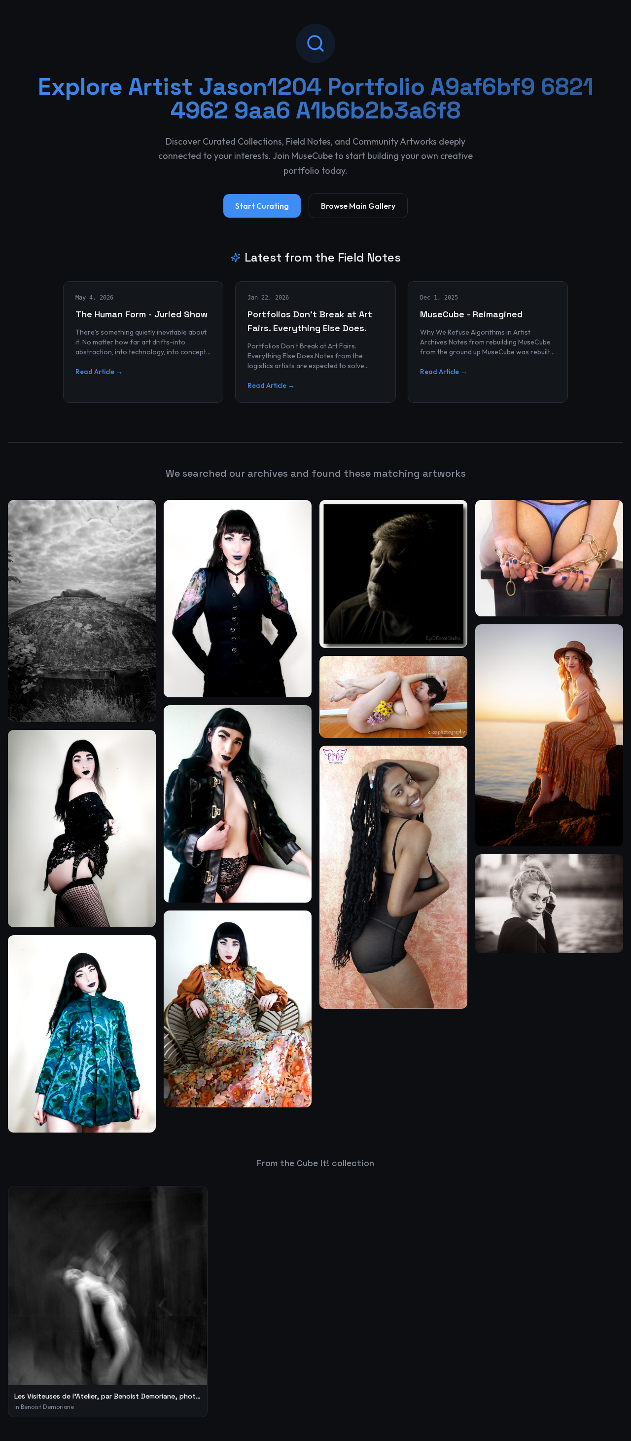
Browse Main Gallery (358, 206)
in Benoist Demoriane (44, 1406)
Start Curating (262, 206)
